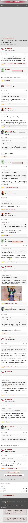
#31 (26, 314)
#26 (26, 166)
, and (14, 64)
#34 (26, 405)
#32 (26, 343)
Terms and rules (11, 501)
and (10, 104)
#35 (26, 432)
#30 (26, 272)
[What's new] (23, 5)
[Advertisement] (14, 22)
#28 (26, 219)
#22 (26, 75)
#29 (26, 245)
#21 (26, 54)
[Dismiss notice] (25, 510)
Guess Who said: (5, 435)
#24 (26, 114)
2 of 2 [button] (18, 472)
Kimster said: (5, 94)
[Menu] (1, 5)
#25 (26, 137)
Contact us (3, 501)
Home (2, 502)
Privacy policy (19, 501)
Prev (13, 472)
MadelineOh (24, 492)
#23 (26, 90)
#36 (26, 455)
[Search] (26, 5)
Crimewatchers (5, 499)
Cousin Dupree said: (6, 201)
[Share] (24, 54)
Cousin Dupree (5, 44)
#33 (26, 377)
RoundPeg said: (5, 140)
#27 (26, 197)
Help (24, 501)
